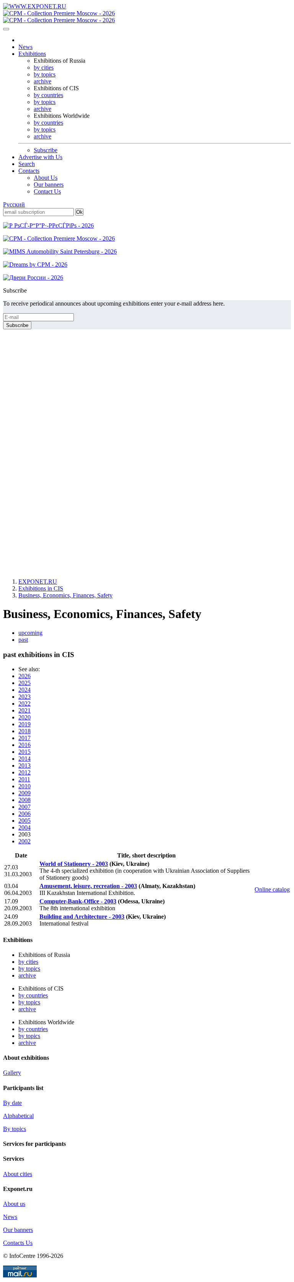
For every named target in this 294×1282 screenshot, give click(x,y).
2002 (24, 841)
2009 (24, 793)
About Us (45, 177)
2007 (24, 807)
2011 (24, 779)
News (25, 47)
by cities (44, 67)
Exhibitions (32, 53)
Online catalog (272, 889)
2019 (24, 724)
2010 (24, 786)
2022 (24, 703)
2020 (24, 717)
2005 (24, 820)
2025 (24, 683)
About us (14, 1204)
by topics (45, 74)
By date (12, 1103)
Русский (14, 204)
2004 (24, 827)
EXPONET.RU (37, 581)
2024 (24, 690)
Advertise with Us (40, 157)
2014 (24, 758)
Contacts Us (18, 1243)
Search (26, 164)
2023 (24, 696)
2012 (24, 772)
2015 (24, 751)
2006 (24, 813)
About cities (17, 1174)
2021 (24, 710)
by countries (48, 95)
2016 (24, 745)
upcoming (30, 633)
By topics (14, 1129)
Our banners (49, 184)
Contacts (28, 171)
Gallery (12, 1072)
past (23, 639)
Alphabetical (18, 1116)
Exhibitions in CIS (40, 588)
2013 (24, 765)
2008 (24, 800)
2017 (24, 738)
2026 (24, 676)
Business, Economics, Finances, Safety (65, 595)
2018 (24, 731)
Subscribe (45, 150)
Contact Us (47, 191)
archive (42, 81)
